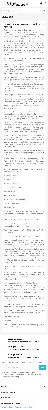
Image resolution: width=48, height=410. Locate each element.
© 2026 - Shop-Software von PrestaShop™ (18, 407)
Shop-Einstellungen (11, 403)
